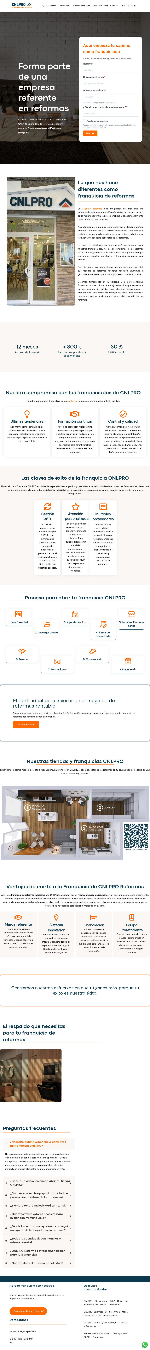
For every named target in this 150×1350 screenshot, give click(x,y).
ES (135, 5)
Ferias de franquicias (81, 6)
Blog (106, 6)
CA (123, 5)
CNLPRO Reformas (92, 208)
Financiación (64, 6)
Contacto (114, 6)
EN (128, 5)
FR (132, 5)
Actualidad (97, 6)
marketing (72, 401)
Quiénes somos (49, 6)
